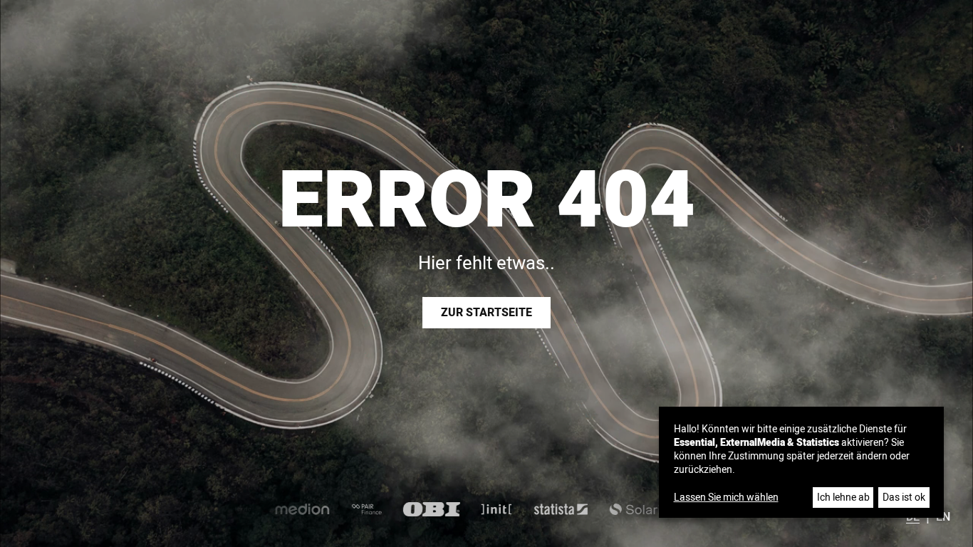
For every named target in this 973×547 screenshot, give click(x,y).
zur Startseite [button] (486, 312)
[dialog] (801, 462)
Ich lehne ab (843, 497)
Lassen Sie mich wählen (726, 497)
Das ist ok (904, 497)
